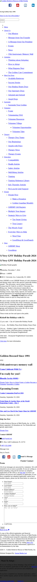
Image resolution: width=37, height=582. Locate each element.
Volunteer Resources (16, 119)
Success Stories (14, 82)
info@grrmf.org (7, 438)
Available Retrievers (16, 78)
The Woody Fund (15, 228)
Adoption (7, 57)
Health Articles (14, 164)
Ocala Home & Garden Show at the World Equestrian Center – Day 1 (14, 402)
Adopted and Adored (16, 95)
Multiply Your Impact (16, 211)
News (10, 50)
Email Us (21, 581)
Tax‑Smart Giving (19, 219)
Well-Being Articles (15, 172)
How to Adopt (14, 64)
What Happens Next (16, 68)
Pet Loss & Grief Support (18, 189)
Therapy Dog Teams (16, 137)
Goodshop (12, 250)
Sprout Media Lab (21, 553)
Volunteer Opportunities (21, 127)
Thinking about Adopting (18, 60)
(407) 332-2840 (6, 445)
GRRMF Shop (14, 246)
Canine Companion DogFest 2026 (12, 393)
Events (11, 46)
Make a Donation (19, 199)
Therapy (7, 134)
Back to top (4, 530)
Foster (10, 111)
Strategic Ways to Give (17, 215)
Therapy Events (14, 154)
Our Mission (13, 33)
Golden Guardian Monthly (22, 203)
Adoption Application (7, 581)
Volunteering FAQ (15, 115)
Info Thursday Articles (17, 185)
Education (7, 157)
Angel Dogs (13, 99)
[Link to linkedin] (33, 6)
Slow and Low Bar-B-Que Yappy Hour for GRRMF (18, 411)
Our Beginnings (14, 142)
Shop (6, 243)
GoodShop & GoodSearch (22, 240)
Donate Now (13, 195)
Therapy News (14, 150)
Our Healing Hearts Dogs (18, 87)
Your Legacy (17, 224)
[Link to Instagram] (25, 6)
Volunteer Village (15, 123)
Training (11, 176)
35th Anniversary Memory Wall (20, 54)
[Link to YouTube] (18, 6)
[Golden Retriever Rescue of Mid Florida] (14, 1)
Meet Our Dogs (9, 75)
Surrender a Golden (13, 384)
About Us (7, 30)
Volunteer (7, 108)
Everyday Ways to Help (17, 232)
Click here (3, 341)
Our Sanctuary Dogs (16, 91)
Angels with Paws (15, 146)
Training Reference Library (18, 180)
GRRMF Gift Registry (17, 207)
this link (22, 472)
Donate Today (4, 382)
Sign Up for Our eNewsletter (9, 16)
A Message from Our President (20, 42)
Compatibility (13, 160)
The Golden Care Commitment (20, 72)
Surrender (7, 102)
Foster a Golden (24, 382)
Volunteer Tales (18, 131)
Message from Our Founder (19, 38)
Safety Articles (14, 168)
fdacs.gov (29, 542)
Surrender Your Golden (17, 105)
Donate (6, 192)
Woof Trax (16, 236)
